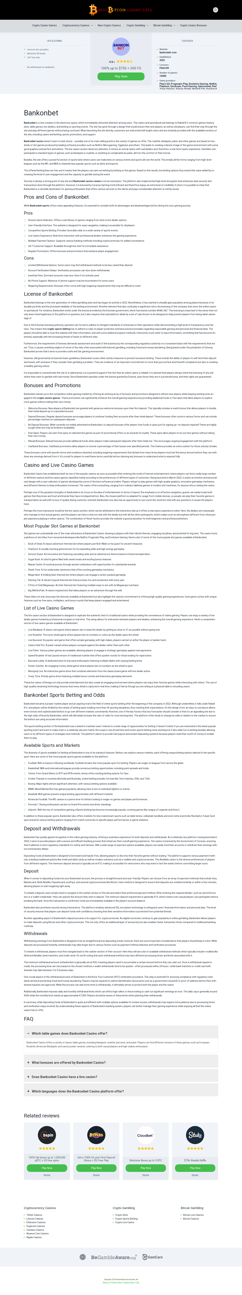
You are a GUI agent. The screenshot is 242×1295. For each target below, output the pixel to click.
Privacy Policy (116, 1282)
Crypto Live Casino (124, 1222)
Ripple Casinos (34, 1237)
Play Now (121, 76)
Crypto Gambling (136, 25)
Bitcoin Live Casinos (193, 1215)
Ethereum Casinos (36, 1222)
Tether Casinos (34, 1215)
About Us (106, 1282)
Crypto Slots (121, 1215)
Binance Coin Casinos (38, 1233)
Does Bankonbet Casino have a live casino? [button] (64, 1077)
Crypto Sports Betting (126, 1218)
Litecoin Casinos (35, 1218)
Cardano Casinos (35, 1230)
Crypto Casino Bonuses (193, 25)
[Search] (215, 9)
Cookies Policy (128, 1282)
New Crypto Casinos (109, 25)
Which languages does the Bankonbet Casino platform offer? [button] (78, 1091)
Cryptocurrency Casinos (76, 25)
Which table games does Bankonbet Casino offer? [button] (69, 1033)
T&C (137, 1282)
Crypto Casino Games (44, 25)
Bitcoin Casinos (191, 1218)
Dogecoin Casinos (36, 1226)
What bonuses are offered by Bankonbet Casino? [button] (69, 1063)
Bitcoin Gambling (162, 25)
